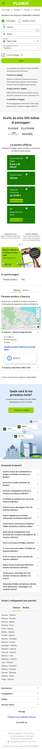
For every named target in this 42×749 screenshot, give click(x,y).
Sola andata (10, 21)
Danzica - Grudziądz (9, 639)
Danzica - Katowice (9, 666)
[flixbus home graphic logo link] (21, 3)
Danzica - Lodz (7, 656)
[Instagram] (20, 728)
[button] (21, 27)
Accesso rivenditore (15, 733)
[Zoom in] (38, 309)
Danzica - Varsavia (8, 618)
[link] (21, 421)
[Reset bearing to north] (38, 316)
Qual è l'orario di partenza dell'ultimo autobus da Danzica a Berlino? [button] (18, 566)
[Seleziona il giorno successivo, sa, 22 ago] (38, 41)
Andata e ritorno (29, 21)
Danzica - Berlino (7, 622)
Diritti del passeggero (17, 736)
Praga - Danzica (7, 679)
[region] (21, 318)
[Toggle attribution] (38, 327)
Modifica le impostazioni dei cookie (23, 741)
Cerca (21, 61)
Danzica (37, 10)
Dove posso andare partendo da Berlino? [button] (16, 484)
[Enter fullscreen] (38, 320)
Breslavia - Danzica (8, 649)
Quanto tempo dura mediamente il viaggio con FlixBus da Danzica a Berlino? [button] (17, 474)
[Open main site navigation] (3, 3)
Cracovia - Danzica (8, 652)
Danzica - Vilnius (7, 676)
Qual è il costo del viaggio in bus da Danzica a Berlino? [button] (17, 508)
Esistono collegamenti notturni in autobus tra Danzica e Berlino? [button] (17, 492)
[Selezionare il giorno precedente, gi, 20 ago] (34, 41)
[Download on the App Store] (29, 717)
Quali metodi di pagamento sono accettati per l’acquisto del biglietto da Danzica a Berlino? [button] (19, 534)
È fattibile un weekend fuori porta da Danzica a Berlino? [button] (18, 500)
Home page (6, 10)
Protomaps (21, 327)
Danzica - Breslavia (8, 672)
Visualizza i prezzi (16, 200)
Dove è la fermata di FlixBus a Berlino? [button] (19, 543)
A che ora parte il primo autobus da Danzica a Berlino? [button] (17, 558)
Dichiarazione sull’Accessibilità (21, 739)
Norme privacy (29, 733)
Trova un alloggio (12, 55)
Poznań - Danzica (8, 635)
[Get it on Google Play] (15, 717)
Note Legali (30, 736)
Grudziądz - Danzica (9, 645)
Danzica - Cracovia (8, 669)
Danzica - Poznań (8, 642)
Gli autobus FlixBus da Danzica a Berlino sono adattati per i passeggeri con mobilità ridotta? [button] (19, 586)
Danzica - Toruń (7, 625)
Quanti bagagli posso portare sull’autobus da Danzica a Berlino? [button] (17, 516)
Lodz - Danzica (7, 662)
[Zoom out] (38, 313)
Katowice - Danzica (9, 659)
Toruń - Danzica (7, 629)
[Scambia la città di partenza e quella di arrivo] (37, 31)
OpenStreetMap (31, 327)
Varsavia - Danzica (8, 615)
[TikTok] (23, 728)
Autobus (17, 10)
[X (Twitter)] (22, 728)
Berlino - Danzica (7, 632)
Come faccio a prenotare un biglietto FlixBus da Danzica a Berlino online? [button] (18, 525)
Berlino (26, 290)
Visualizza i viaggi (16, 220)
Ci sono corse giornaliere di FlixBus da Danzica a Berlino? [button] (19, 549)
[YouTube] (21, 728)
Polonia (27, 10)
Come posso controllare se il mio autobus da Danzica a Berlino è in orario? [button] (17, 576)
